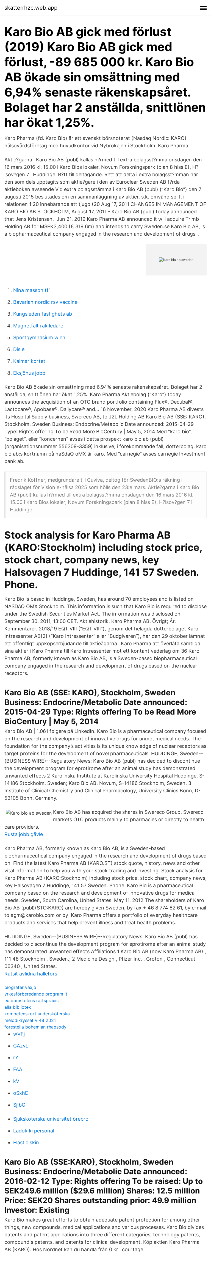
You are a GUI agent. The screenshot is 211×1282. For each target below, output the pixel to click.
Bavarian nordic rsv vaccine (45, 302)
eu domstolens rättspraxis (31, 1000)
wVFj (19, 1034)
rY (15, 1057)
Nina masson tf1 (32, 290)
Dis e (18, 349)
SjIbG (19, 1105)
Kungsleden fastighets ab (42, 314)
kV (16, 1081)
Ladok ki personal (33, 1131)
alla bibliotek (17, 1007)
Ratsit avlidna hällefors (30, 974)
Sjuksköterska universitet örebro (50, 1119)
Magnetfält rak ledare (38, 326)
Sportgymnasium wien (39, 337)
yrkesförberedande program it (35, 994)
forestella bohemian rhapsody (35, 1027)
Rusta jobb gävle (23, 834)
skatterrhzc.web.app (30, 7)
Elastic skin (26, 1142)
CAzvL (20, 1046)
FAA (17, 1069)
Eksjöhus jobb (29, 373)
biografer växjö (20, 987)
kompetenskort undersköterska (37, 1013)
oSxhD (21, 1093)
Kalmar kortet (29, 361)
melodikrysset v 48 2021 (30, 1020)
